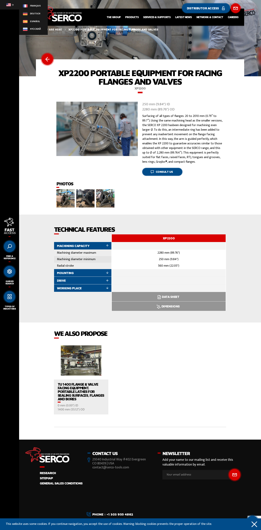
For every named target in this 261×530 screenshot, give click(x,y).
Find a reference (9, 257)
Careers (233, 17)
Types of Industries (9, 307)
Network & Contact (209, 17)
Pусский (35, 29)
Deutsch (34, 13)
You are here (52, 29)
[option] (168, 272)
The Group (114, 17)
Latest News (183, 17)
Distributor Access (203, 8)
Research (48, 473)
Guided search (9, 282)
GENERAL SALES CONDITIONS (61, 483)
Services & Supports (157, 17)
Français (35, 6)
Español (34, 21)
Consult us (164, 171)
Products (132, 17)
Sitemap (46, 478)
